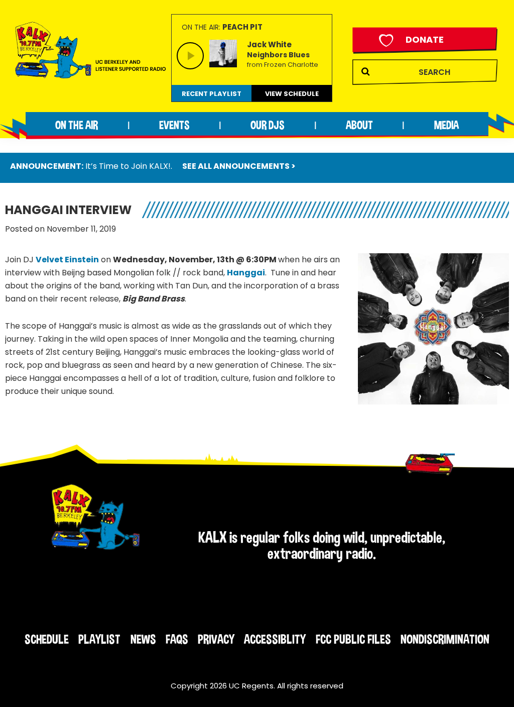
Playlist (99, 639)
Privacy (216, 639)
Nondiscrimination (445, 639)
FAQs (177, 639)
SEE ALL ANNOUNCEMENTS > (239, 166)
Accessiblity (275, 639)
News (143, 639)
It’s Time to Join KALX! (128, 166)
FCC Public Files (353, 639)
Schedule (47, 639)
